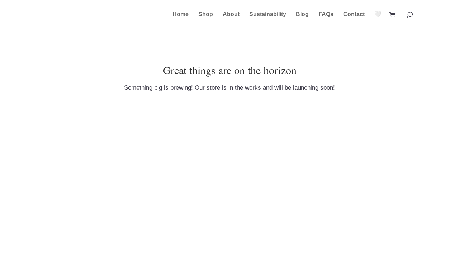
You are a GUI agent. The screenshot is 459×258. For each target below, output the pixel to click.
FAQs (325, 14)
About (231, 14)
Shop (205, 14)
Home (180, 14)
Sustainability (267, 14)
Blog (302, 14)
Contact (354, 14)
